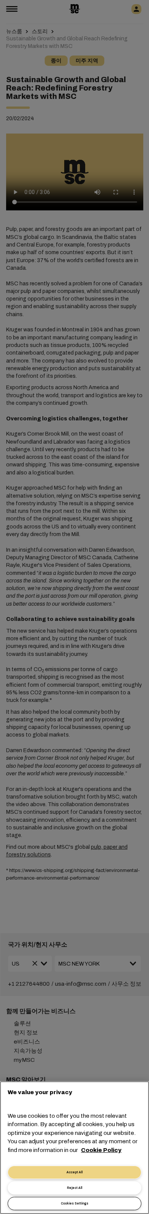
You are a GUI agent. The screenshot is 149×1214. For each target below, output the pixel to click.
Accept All (74, 1172)
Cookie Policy (101, 1150)
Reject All (74, 1188)
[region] (74, 1147)
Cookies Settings (74, 1203)
